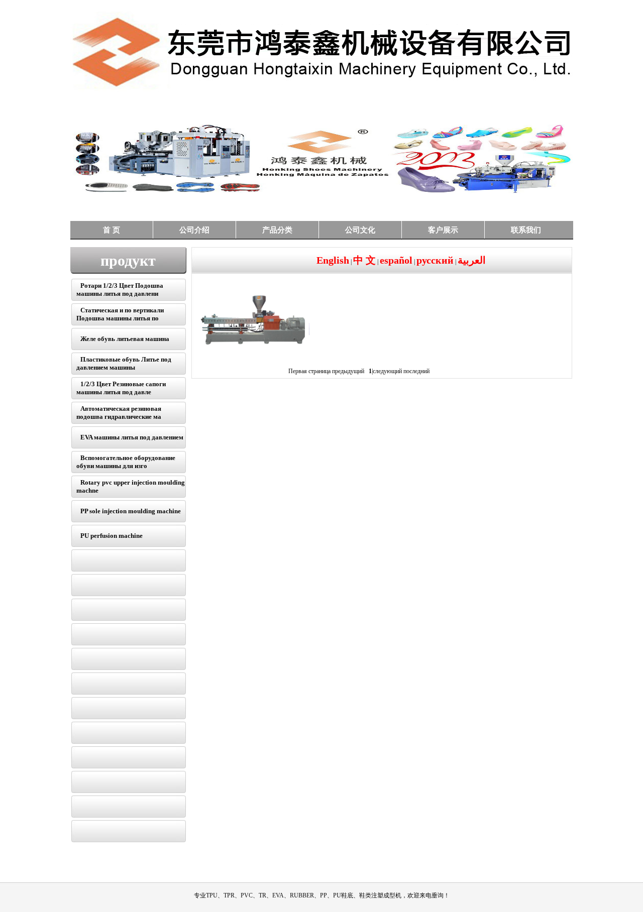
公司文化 (360, 230)
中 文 (364, 260)
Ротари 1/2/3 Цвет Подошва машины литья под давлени (119, 289)
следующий (387, 371)
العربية (472, 260)
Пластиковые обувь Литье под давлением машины (123, 363)
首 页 (111, 230)
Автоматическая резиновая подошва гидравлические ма (118, 412)
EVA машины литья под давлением (131, 437)
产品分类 (277, 230)
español (396, 260)
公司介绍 (194, 230)
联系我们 (526, 230)
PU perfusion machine (111, 535)
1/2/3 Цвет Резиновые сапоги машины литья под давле (121, 388)
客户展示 (443, 230)
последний (416, 371)
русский (435, 260)
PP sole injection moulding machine (130, 511)
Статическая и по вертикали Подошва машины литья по (120, 314)
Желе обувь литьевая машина (124, 339)
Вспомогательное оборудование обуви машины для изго (125, 462)
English (332, 260)
